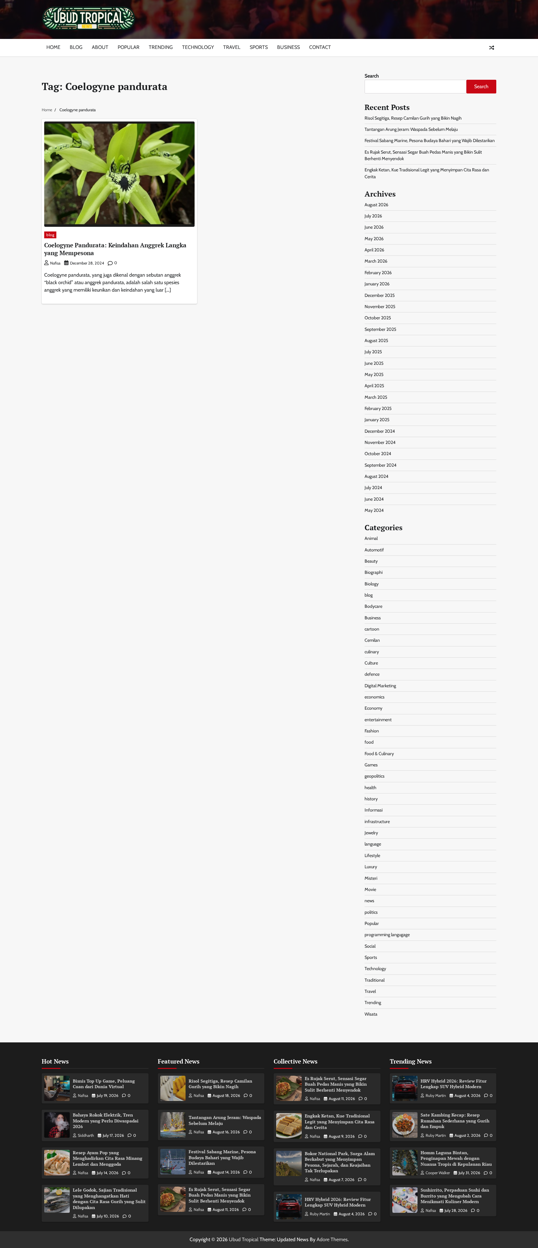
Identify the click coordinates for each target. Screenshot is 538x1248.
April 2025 (374, 385)
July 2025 (373, 352)
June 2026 (374, 227)
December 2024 (380, 431)
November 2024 (380, 442)
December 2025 (380, 295)
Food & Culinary (379, 753)
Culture (371, 663)
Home (53, 47)
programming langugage (387, 934)
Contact (320, 47)
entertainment (378, 719)
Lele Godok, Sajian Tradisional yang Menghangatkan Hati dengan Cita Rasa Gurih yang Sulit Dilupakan (109, 1198)
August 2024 (376, 476)
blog (50, 234)
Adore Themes (332, 1239)
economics (375, 697)
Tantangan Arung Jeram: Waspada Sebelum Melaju (411, 129)
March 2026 (376, 261)
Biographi (374, 572)
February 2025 (378, 408)
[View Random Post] (491, 47)
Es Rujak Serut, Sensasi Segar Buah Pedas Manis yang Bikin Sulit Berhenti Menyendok (220, 1195)
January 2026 (377, 284)
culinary (372, 652)
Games (371, 765)
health (370, 787)
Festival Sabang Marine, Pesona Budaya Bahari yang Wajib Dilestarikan (430, 140)
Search (372, 76)
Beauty (371, 561)
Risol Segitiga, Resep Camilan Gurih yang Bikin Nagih (413, 118)
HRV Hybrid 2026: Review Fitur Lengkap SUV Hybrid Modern (338, 1202)
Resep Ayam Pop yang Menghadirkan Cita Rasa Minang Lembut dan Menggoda (107, 1158)
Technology (198, 47)
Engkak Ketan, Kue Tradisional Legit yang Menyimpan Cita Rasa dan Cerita (340, 1121)
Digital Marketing (380, 685)
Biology (372, 584)
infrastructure (377, 821)
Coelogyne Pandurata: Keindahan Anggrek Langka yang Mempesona (115, 249)
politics (371, 912)
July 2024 (373, 487)
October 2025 (378, 318)
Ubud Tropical (243, 1239)
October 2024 (378, 453)
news (369, 900)
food (369, 742)
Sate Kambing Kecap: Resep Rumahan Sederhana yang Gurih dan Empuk (455, 1120)
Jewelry (371, 833)
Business (288, 47)
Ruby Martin (320, 1214)
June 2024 (374, 499)
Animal (371, 538)
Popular (128, 47)
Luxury (371, 866)
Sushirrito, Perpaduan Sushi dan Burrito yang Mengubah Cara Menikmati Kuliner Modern (455, 1195)
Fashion (372, 731)
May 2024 (374, 510)
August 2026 (376, 204)
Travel (231, 47)
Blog (76, 47)
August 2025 (376, 340)
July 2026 (373, 216)
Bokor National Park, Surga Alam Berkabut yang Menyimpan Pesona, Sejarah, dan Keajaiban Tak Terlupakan (340, 1162)
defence (372, 674)
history (371, 799)
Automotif (374, 550)
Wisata (371, 1014)
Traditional (375, 980)
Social (370, 946)
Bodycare (373, 606)
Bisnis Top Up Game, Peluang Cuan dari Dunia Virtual (104, 1084)
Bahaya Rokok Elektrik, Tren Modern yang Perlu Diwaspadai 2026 (106, 1120)
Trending (161, 47)
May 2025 (374, 374)
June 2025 (374, 363)
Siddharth (86, 1135)
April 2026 (374, 250)
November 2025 (380, 306)
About (100, 47)
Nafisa (55, 263)
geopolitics (375, 776)
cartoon (372, 629)
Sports (259, 47)
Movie (370, 889)
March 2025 (376, 397)
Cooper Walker (438, 1172)
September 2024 (380, 465)
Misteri (371, 878)
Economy (373, 708)
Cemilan (372, 640)
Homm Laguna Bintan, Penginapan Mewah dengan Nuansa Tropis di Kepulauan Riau (456, 1158)
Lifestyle (372, 855)
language (373, 844)
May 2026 (374, 238)
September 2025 (380, 329)
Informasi (374, 810)
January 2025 (377, 419)
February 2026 (378, 272)
